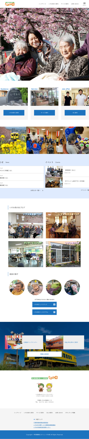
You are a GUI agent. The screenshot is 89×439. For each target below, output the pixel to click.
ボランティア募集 (70, 413)
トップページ (42, 4)
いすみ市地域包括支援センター (42, 427)
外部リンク (39, 419)
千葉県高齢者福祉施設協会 (41, 422)
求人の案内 (49, 413)
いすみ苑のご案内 (53, 4)
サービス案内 (64, 4)
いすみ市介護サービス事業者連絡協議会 (44, 425)
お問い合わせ (75, 4)
